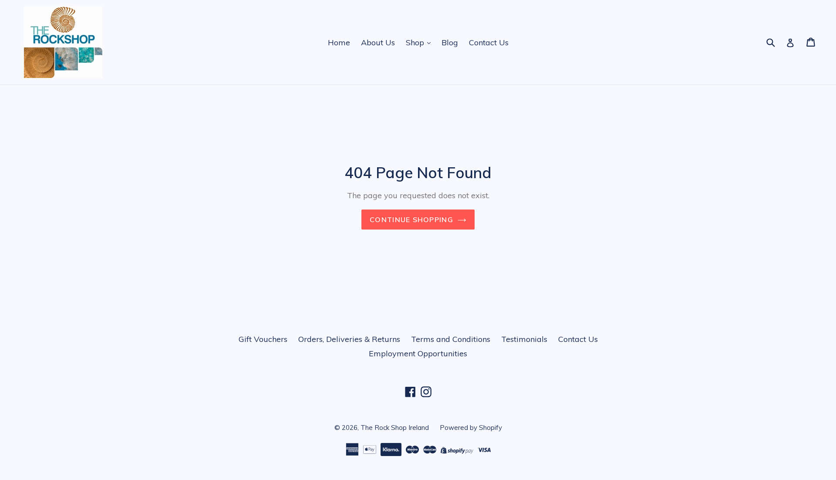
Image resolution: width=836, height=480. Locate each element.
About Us (378, 42)
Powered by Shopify (471, 427)
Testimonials (524, 339)
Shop (416, 42)
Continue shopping (411, 219)
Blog (450, 42)
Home (339, 42)
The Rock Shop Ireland (395, 427)
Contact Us (489, 42)
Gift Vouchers (263, 339)
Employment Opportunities (418, 353)
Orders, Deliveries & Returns (349, 339)
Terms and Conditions (450, 339)
